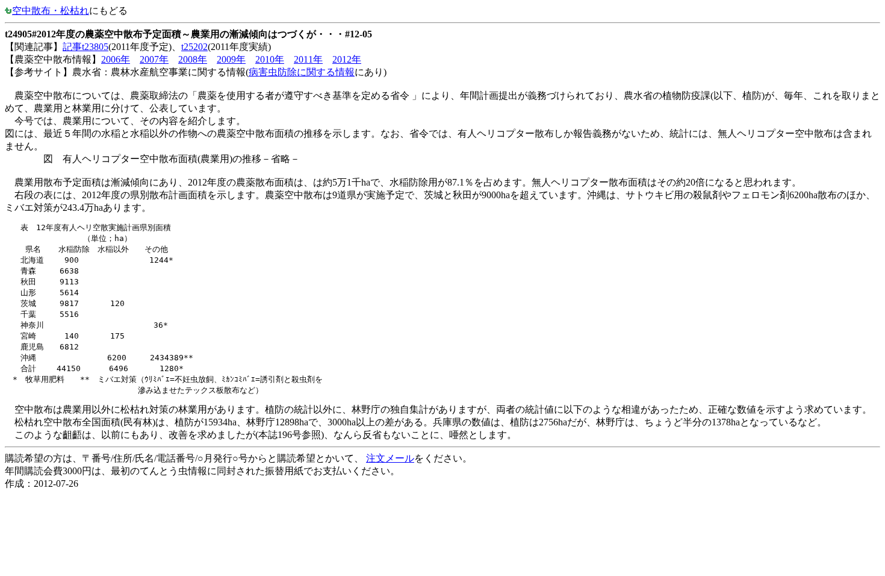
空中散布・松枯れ (50, 10)
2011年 (308, 59)
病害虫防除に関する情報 (302, 72)
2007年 (154, 59)
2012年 (346, 59)
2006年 (115, 59)
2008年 (192, 59)
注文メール (390, 458)
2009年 (231, 59)
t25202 (194, 47)
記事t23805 (85, 47)
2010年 (269, 59)
